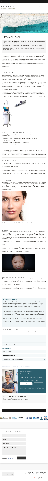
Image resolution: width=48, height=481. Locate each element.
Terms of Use (10, 458)
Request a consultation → (6, 366)
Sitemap (34, 473)
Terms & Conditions (43, 474)
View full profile (6, 401)
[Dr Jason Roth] (8, 7)
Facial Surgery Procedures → (25, 366)
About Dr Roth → (16, 366)
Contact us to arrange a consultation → (10, 292)
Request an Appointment (26, 383)
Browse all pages (28, 473)
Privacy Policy (39, 473)
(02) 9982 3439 (39, 5)
